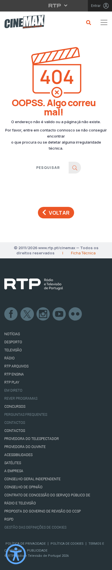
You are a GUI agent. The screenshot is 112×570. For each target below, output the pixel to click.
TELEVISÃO (13, 350)
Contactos (14, 423)
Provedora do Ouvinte (25, 447)
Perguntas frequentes (25, 415)
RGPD (8, 519)
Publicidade (37, 550)
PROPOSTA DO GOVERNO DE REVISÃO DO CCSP (42, 511)
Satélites (12, 463)
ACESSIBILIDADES (18, 455)
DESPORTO (13, 342)
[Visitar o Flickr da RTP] (75, 314)
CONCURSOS (14, 407)
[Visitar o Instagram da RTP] (43, 314)
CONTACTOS (14, 431)
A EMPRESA (13, 471)
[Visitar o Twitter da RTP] (27, 314)
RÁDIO (9, 358)
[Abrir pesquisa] (88, 22)
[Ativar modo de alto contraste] (16, 554)
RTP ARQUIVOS (16, 366)
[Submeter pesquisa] (75, 168)
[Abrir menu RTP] (56, 5)
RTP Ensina (14, 374)
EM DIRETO (13, 390)
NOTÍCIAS (12, 334)
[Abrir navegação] (104, 22)
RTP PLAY (11, 382)
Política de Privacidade (25, 544)
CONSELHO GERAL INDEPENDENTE (32, 479)
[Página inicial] (22, 23)
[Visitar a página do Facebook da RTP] (11, 314)
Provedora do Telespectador (31, 439)
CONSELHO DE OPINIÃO (23, 487)
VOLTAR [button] (59, 212)
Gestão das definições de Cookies (35, 527)
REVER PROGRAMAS (20, 398)
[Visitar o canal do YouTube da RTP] (59, 314)
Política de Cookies (67, 544)
